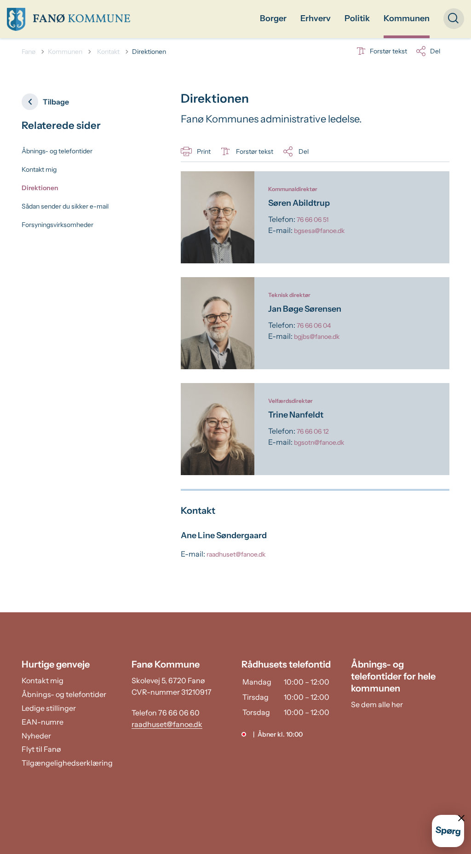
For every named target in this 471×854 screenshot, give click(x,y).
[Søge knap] (453, 18)
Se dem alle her (377, 704)
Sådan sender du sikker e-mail (65, 206)
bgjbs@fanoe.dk (316, 336)
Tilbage (56, 101)
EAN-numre (42, 721)
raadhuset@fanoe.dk (236, 554)
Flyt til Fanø (41, 749)
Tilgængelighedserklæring (67, 762)
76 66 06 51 (312, 219)
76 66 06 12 (313, 431)
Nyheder (36, 735)
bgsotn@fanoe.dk (319, 442)
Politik (357, 18)
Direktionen (40, 188)
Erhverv (315, 18)
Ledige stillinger (49, 708)
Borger (273, 18)
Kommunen (407, 18)
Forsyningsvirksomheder (57, 225)
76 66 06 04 (314, 325)
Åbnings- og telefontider (57, 151)
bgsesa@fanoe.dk (319, 231)
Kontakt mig (39, 169)
